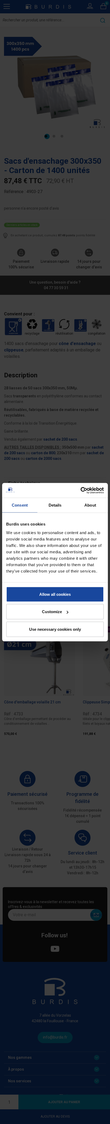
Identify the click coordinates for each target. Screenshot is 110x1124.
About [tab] (90, 505)
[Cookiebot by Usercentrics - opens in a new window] (80, 490)
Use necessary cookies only (55, 629)
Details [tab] (55, 505)
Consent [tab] (20, 505)
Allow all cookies (55, 594)
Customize (52, 611)
